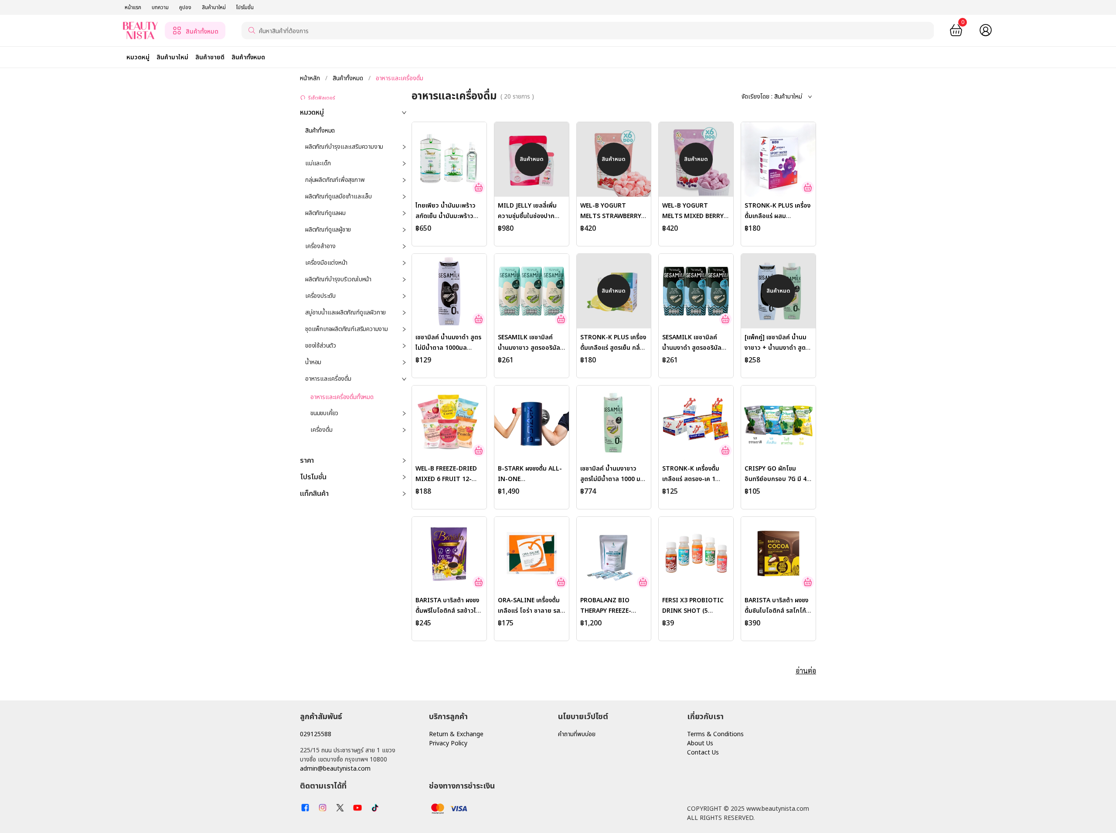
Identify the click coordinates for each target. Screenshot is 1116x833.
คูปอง (185, 7)
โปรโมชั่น (245, 7)
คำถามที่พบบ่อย (576, 734)
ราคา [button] (307, 460)
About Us (700, 743)
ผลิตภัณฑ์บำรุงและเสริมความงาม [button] (344, 146)
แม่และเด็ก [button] (317, 163)
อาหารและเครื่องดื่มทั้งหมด (342, 397)
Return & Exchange (456, 734)
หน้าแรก (133, 7)
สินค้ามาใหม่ (214, 7)
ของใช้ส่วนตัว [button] (320, 345)
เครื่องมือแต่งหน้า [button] (326, 262)
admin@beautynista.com (335, 768)
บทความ (160, 7)
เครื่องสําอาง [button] (320, 246)
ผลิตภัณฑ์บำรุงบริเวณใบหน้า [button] (338, 279)
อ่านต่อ (806, 670)
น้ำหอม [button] (313, 362)
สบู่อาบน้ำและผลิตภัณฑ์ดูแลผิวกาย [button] (345, 312)
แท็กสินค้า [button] (314, 493)
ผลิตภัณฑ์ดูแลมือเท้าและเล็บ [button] (338, 196)
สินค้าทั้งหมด (348, 78)
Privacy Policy (448, 743)
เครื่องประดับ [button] (320, 295)
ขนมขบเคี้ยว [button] (324, 413)
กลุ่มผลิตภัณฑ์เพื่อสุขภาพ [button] (334, 179)
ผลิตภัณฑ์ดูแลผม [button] (325, 213)
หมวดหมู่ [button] (312, 112)
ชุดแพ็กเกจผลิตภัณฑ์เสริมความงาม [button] (346, 329)
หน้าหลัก (311, 78)
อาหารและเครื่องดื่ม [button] (328, 378)
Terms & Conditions (715, 734)
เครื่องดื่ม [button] (321, 429)
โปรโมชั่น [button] (313, 477)
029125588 (315, 734)
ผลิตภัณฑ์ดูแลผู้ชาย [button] (328, 229)
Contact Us (703, 752)
